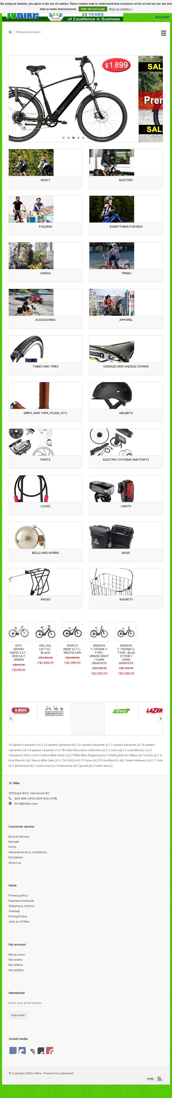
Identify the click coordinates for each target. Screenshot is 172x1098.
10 (108, 138)
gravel (85, 766)
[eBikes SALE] (86, 99)
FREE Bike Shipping (89, 755)
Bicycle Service (19, 836)
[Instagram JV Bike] (49, 1050)
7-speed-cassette (125, 745)
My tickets (16, 965)
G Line (150, 755)
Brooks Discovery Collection (83, 750)
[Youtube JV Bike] (40, 1050)
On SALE (71, 760)
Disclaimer (16, 857)
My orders (16, 960)
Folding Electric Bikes (125, 755)
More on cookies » (120, 9)
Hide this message (93, 9)
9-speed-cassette (44, 750)
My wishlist (16, 970)
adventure (24, 766)
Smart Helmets (139, 760)
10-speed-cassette (25, 745)
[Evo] (93, 711)
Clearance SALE (23, 755)
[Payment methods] (150, 1078)
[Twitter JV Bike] (22, 1050)
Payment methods (21, 901)
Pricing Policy (18, 916)
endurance (67, 766)
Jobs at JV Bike (19, 921)
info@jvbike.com (26, 803)
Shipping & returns (21, 906)
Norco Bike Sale (46, 760)
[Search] (10, 32)
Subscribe (18, 1015)
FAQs (12, 847)
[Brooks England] (59, 718)
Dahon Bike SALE (55, 755)
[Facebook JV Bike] (13, 1050)
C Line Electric (137, 750)
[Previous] (11, 718)
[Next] (160, 718)
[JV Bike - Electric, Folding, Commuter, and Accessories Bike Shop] (62, 14)
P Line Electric (111, 760)
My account (17, 954)
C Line (115, 750)
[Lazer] (126, 711)
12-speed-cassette (92, 745)
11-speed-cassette (59, 745)
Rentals (14, 842)
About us (15, 863)
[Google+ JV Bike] (31, 1050)
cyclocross (45, 766)
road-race (104, 766)
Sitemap (14, 911)
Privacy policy (18, 895)
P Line (90, 760)
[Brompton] (25, 711)
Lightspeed (66, 1073)
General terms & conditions (28, 852)
